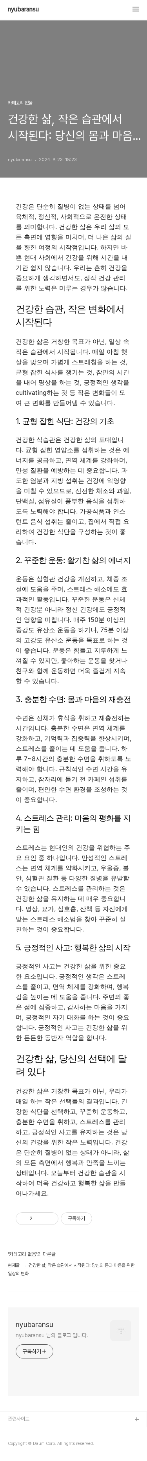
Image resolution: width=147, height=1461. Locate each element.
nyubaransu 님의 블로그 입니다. (52, 1335)
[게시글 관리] (49, 1219)
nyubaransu (23, 9)
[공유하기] (40, 1219)
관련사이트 (18, 1419)
